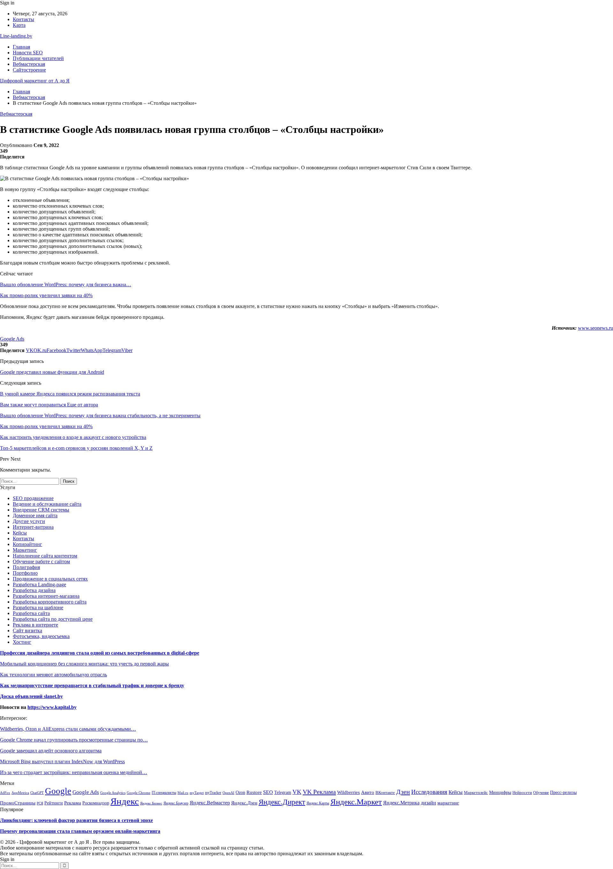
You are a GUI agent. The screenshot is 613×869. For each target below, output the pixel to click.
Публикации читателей (38, 58)
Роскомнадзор (95, 802)
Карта (19, 25)
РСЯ (40, 803)
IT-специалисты (164, 792)
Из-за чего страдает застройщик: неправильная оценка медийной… (73, 772)
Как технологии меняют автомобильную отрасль (53, 674)
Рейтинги (53, 803)
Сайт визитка (27, 630)
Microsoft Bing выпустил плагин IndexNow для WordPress (62, 761)
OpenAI (228, 793)
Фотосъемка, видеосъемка (41, 636)
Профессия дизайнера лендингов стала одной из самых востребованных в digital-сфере (99, 653)
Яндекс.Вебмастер (210, 802)
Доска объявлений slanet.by (31, 696)
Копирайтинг (27, 544)
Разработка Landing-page (39, 584)
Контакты (23, 19)
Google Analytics (112, 793)
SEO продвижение (33, 498)
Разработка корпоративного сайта (50, 601)
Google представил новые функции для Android (52, 372)
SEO (268, 792)
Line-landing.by (16, 36)
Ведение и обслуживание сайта (47, 504)
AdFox (5, 793)
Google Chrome (138, 793)
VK (296, 791)
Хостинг (22, 642)
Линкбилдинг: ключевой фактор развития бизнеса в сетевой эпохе (76, 820)
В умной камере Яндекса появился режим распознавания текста (70, 393)
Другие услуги (29, 521)
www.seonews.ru (595, 328)
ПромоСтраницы (17, 802)
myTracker (213, 792)
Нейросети (522, 792)
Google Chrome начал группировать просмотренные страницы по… (74, 739)
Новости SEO (28, 52)
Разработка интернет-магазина (46, 596)
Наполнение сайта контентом (45, 555)
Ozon (240, 792)
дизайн (428, 803)
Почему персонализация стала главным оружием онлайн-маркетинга (80, 831)
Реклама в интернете (35, 624)
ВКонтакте (385, 792)
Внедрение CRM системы (41, 509)
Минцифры (500, 792)
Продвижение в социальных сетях (50, 578)
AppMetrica (20, 793)
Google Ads (12, 339)
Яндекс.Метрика (401, 802)
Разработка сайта (31, 613)
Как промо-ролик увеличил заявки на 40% (46, 295)
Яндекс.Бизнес (151, 803)
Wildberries (348, 792)
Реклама (72, 802)
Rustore (254, 792)
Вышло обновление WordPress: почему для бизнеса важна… (65, 284)
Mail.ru (183, 793)
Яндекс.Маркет (356, 801)
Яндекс (124, 801)
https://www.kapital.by (52, 707)
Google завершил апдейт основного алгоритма (51, 750)
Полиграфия (26, 567)
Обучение (541, 792)
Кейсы (20, 532)
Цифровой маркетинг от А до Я (35, 80)
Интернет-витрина (33, 527)
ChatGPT (37, 793)
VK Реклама (319, 791)
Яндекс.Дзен (244, 802)
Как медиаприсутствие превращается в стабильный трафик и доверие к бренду (92, 685)
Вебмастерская (29, 64)
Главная (21, 47)
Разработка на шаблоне (38, 607)
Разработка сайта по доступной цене (53, 619)
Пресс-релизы (563, 792)
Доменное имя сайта (35, 515)
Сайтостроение (29, 70)
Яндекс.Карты (317, 803)
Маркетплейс (476, 792)
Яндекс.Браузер (175, 803)
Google (58, 791)
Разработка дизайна (34, 590)
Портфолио (25, 573)
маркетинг (448, 802)
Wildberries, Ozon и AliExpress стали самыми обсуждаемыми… (68, 729)
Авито (367, 792)
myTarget (197, 793)
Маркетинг (25, 550)
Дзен (403, 791)
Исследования (429, 791)
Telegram (282, 792)
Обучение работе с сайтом (41, 561)
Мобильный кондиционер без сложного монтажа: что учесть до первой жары (84, 663)
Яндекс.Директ (282, 802)
